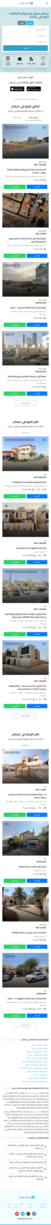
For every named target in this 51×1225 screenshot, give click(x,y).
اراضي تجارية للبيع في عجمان (37, 1055)
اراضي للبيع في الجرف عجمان (37, 1071)
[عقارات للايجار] (8, 58)
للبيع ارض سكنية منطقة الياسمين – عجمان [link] (28, 307)
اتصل (35, 186)
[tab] (33, 117)
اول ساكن (17, 644)
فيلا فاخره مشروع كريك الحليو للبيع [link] (31, 548)
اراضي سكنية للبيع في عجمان (37, 1051)
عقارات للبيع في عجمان (39, 1045)
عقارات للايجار (8, 63)
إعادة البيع (21, 127)
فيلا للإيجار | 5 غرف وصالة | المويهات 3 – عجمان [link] (27, 998)
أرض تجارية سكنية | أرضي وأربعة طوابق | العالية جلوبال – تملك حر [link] (26, 171)
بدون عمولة (14, 127)
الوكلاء (21, 1204)
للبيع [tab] (30, 23)
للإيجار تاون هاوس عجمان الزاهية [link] (32, 866)
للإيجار (17, 752)
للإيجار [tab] (21, 23)
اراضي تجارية (31, 63)
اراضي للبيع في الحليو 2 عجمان (36, 1058)
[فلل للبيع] (20, 59)
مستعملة (18, 440)
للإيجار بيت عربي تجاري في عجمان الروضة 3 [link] (29, 932)
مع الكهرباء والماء (9, 440)
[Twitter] (23, 1214)
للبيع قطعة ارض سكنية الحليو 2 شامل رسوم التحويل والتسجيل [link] (27, 240)
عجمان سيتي (36, 1111)
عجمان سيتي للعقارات (32, 1093)
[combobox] (25, 29)
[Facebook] (34, 1214)
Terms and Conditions (43, 1205)
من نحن (16, 1205)
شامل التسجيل (8, 196)
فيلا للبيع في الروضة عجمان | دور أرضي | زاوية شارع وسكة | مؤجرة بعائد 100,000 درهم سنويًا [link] (25, 615)
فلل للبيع (20, 63)
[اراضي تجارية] (31, 59)
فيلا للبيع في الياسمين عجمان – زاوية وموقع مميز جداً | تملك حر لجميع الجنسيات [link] (27, 687)
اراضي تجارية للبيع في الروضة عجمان (34, 1061)
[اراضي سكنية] (43, 58)
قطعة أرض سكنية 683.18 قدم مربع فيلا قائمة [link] (27, 376)
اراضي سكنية (43, 63)
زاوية (23, 440)
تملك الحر (7, 127)
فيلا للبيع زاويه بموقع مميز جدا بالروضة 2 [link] (29, 482)
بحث (25, 48)
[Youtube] (17, 1214)
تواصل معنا (9, 1205)
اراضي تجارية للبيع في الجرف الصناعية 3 (33, 1068)
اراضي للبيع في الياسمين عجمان (36, 1064)
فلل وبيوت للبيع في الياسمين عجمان (34, 1081)
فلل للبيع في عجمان (40, 1074)
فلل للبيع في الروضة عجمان (37, 1078)
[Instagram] (28, 1214)
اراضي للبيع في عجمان (39, 1048)
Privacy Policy (30, 1205)
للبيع (26, 127)
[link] (25, 141)
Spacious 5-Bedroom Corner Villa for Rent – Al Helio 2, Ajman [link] (27, 796)
